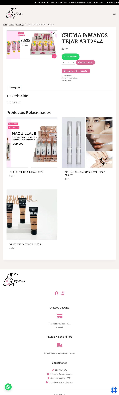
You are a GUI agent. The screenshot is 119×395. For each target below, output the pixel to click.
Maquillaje (73, 78)
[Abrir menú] (115, 13)
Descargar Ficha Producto (75, 71)
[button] (54, 33)
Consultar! (72, 56)
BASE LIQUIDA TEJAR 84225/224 (25, 244)
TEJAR (69, 80)
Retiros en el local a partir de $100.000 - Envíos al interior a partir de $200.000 (65, 2)
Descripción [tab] (15, 88)
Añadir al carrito (85, 62)
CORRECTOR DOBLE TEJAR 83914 (26, 172)
